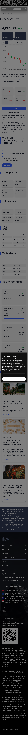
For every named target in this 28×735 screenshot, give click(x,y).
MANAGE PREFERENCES (14, 374)
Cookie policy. (11, 370)
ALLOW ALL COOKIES (14, 378)
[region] (14, 367)
